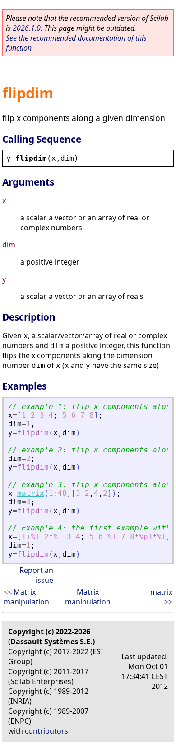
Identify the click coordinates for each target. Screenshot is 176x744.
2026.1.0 (27, 28)
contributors (46, 731)
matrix (30, 493)
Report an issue (36, 575)
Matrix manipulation (88, 597)
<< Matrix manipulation (26, 597)
